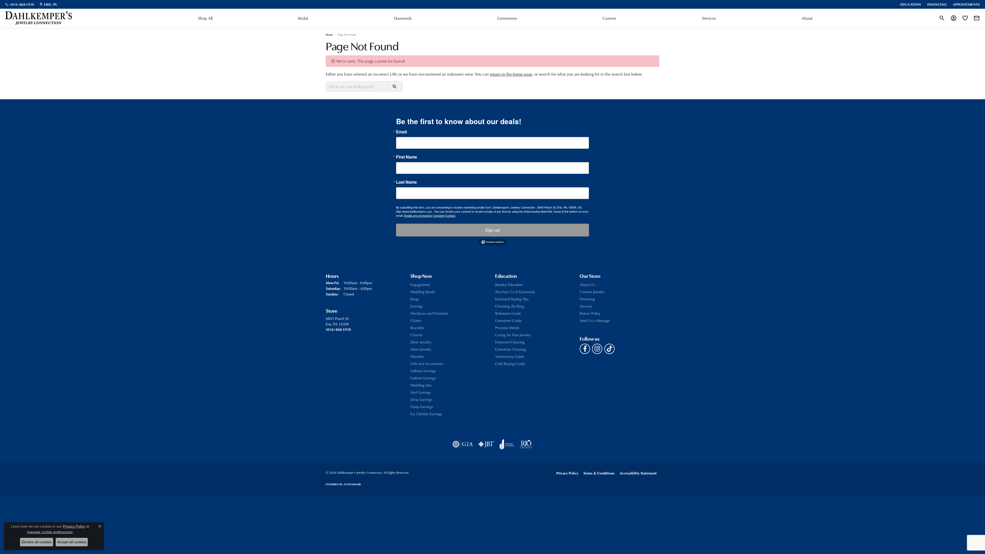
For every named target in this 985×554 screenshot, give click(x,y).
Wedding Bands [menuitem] (422, 291)
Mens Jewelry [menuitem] (420, 349)
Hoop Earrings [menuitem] (421, 406)
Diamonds (403, 18)
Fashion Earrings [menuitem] (423, 378)
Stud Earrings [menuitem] (420, 392)
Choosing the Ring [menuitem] (509, 306)
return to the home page (511, 74)
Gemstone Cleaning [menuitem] (510, 349)
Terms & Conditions (599, 473)
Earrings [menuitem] (416, 306)
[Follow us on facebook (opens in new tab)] (585, 349)
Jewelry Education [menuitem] (509, 284)
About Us (587, 284)
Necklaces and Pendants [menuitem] (429, 313)
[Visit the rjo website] (526, 444)
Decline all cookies (37, 542)
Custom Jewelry (592, 291)
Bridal (303, 18)
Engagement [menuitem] (420, 284)
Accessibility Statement (638, 473)
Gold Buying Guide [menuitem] (510, 363)
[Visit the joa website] (507, 444)
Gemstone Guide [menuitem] (508, 320)
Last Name (406, 182)
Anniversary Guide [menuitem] (509, 356)
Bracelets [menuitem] (417, 327)
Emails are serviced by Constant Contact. (430, 215)
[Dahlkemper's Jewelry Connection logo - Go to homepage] (38, 18)
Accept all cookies (71, 542)
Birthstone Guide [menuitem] (508, 313)
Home (329, 34)
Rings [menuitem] (414, 299)
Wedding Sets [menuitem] (420, 385)
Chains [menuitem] (415, 320)
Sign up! (492, 230)
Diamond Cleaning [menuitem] (510, 342)
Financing (587, 299)
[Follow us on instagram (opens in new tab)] (597, 349)
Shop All (205, 18)
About (807, 18)
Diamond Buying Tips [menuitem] (511, 299)
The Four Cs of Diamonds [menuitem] (515, 291)
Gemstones (507, 18)
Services (709, 18)
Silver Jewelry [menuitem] (420, 342)
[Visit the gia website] (462, 444)
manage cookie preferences (50, 532)
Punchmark (352, 484)
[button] (942, 18)
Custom (609, 18)
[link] (19, 4)
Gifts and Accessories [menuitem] (426, 363)
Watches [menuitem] (416, 356)
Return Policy (590, 313)
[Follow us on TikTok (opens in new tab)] (609, 349)
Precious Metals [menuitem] (507, 327)
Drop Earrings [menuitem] (421, 399)
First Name (406, 157)
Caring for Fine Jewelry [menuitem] (513, 335)
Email (401, 132)
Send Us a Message (595, 320)
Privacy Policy (567, 473)
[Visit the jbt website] (486, 444)
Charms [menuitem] (416, 335)
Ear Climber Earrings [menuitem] (426, 414)
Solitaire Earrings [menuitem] (423, 370)
